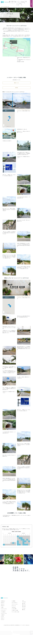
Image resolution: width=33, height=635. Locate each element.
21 (17, 541)
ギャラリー (3, 619)
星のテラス (3, 605)
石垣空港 (16, 87)
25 (25, 541)
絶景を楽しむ (9, 2)
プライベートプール (4, 608)
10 (27, 544)
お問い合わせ (14, 607)
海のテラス (3, 602)
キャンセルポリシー (14, 602)
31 (17, 536)
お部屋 (2, 607)
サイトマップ (14, 605)
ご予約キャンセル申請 (15, 610)
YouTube (24, 606)
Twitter (24, 603)
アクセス (24, 2)
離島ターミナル (16, 82)
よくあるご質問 (14, 608)
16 (21, 539)
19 (27, 539)
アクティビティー (18, 3)
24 (23, 541)
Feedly (24, 609)
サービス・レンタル (21, 3)
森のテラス (12, 2)
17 (23, 539)
